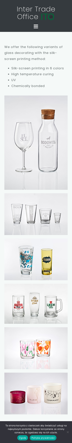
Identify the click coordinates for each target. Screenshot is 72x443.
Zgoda (22, 437)
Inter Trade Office (36, 12)
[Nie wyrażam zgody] (67, 432)
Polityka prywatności (43, 437)
